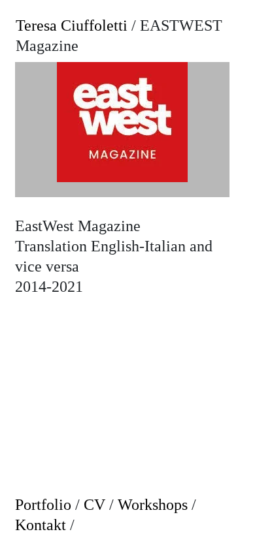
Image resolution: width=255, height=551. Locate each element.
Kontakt (40, 524)
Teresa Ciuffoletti (72, 25)
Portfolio (43, 504)
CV (94, 504)
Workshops (153, 504)
